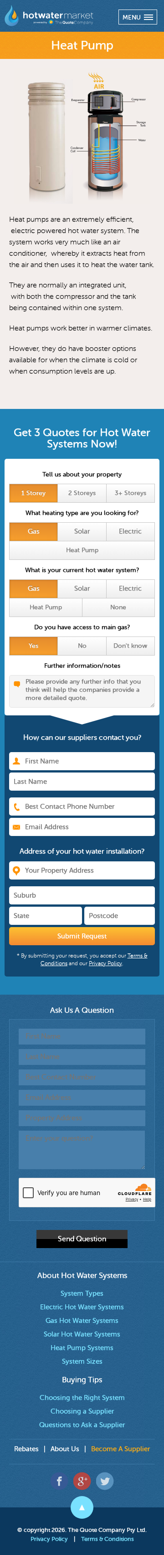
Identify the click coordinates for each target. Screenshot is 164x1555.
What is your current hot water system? (82, 570)
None (118, 607)
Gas (34, 531)
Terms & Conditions (107, 1539)
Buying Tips (82, 1379)
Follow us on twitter (105, 1480)
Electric (130, 531)
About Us (65, 1449)
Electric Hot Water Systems (82, 1307)
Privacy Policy (49, 1539)
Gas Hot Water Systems (82, 1321)
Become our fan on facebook (59, 1480)
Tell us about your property (82, 474)
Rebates (26, 1449)
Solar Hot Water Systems (82, 1334)
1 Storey (33, 493)
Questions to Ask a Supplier (82, 1425)
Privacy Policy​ (105, 964)
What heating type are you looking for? (82, 513)
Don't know (130, 645)
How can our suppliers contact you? (82, 738)
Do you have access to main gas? (82, 627)
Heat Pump (82, 550)
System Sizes (82, 1361)
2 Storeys (82, 493)
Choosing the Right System (82, 1398)
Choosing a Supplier (82, 1411)
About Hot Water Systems (82, 1275)
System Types (82, 1293)
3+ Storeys (130, 493)
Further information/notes (82, 665)
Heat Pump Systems (82, 1348)
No (82, 645)
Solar (82, 531)
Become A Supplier (120, 1449)
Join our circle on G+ (82, 1480)
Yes (33, 645)
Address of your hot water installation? (82, 851)
